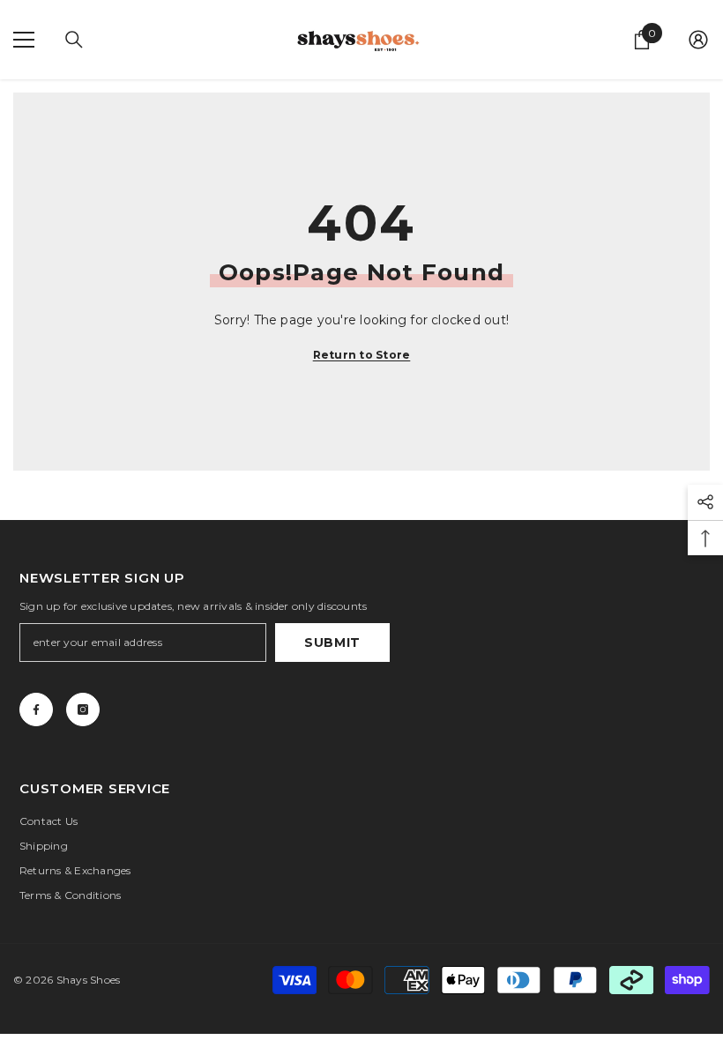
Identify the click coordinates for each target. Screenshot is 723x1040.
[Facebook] (36, 709)
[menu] (23, 39)
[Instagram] (83, 709)
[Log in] (698, 39)
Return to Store (362, 354)
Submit (332, 642)
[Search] (74, 39)
